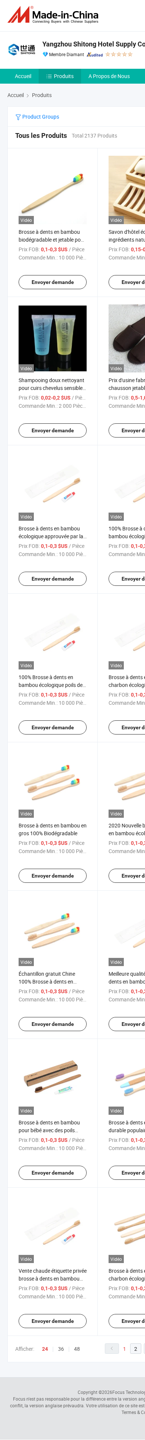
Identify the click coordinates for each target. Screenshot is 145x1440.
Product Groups (40, 116)
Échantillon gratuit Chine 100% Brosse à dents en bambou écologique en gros (50, 981)
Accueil (23, 76)
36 (61, 1348)
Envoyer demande (53, 282)
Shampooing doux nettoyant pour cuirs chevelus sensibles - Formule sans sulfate (52, 388)
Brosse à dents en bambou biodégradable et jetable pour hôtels (52, 239)
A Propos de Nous (109, 76)
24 (45, 1349)
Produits (64, 76)
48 (77, 1348)
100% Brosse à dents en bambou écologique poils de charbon (51, 685)
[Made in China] (54, 14)
